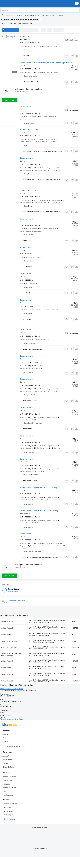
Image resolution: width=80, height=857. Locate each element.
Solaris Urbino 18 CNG (29, 129)
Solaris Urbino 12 (26, 107)
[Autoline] (2, 15)
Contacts (5, 741)
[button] (77, 3)
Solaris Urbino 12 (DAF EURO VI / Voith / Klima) (38, 488)
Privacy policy (7, 780)
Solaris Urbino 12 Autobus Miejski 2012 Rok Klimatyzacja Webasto (46, 63)
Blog (4, 791)
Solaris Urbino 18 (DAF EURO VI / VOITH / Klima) (39, 511)
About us (5, 734)
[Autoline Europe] (13, 3)
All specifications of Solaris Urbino (11, 689)
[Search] (77, 10)
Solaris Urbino (25, 36)
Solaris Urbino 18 (26, 459)
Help (4, 738)
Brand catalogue (8, 795)
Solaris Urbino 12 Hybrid (29, 190)
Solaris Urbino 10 (26, 408)
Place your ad (9, 100)
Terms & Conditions (9, 777)
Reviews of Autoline (9, 788)
